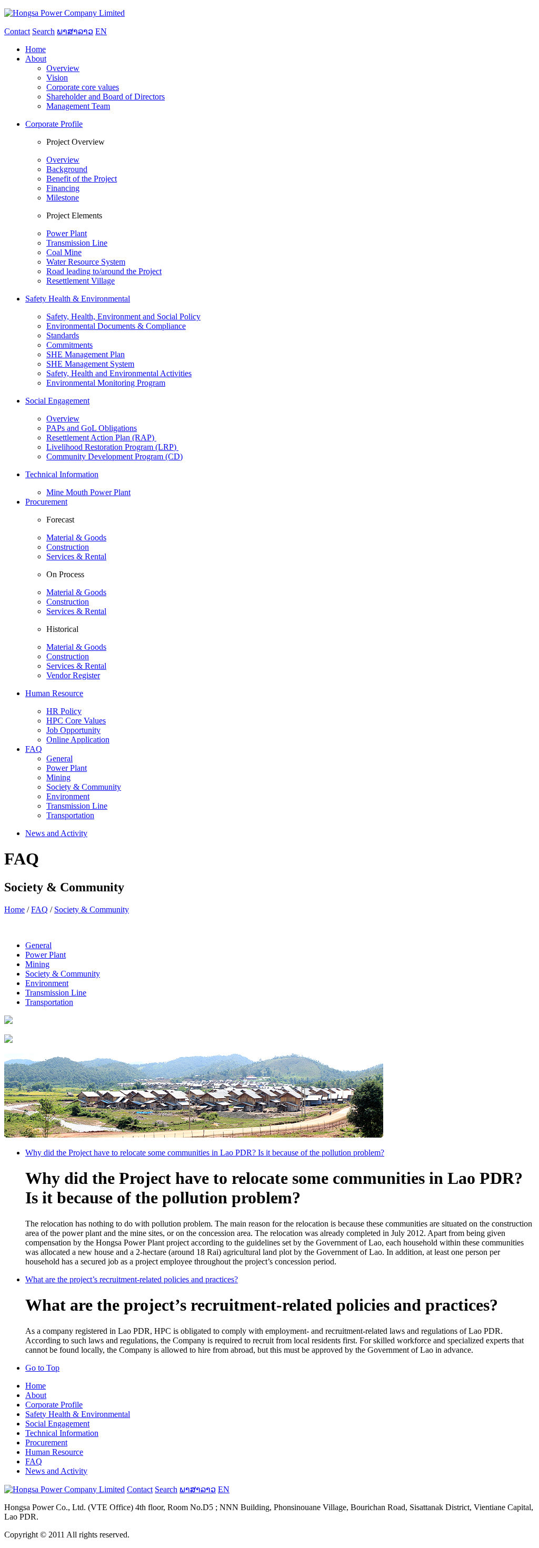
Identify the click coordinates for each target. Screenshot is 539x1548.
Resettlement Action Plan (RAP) (101, 437)
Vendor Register (73, 675)
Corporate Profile (54, 1404)
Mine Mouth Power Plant (88, 492)
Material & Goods (76, 537)
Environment (67, 796)
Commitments (69, 344)
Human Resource (54, 1452)
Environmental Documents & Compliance (116, 325)
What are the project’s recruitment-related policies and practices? (131, 1279)
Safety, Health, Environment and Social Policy (123, 316)
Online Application (77, 739)
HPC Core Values (76, 720)
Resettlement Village (80, 280)
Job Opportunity (73, 730)
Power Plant (66, 233)
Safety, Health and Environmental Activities (119, 373)
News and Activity (56, 1470)
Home (14, 909)
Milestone (62, 197)
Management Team (78, 106)
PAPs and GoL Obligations (91, 428)
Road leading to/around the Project (104, 271)
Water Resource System (85, 261)
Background (66, 169)
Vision (57, 77)
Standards (62, 335)
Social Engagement (57, 1423)
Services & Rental (76, 556)
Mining (58, 777)
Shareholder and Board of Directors (105, 96)
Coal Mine (64, 252)
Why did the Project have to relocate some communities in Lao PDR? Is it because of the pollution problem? (204, 1152)
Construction (67, 546)
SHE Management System (90, 363)
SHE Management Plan (85, 354)
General (59, 758)
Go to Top (42, 1367)
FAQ (39, 909)
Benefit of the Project (81, 178)
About (35, 1395)
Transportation (70, 815)
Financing (62, 188)
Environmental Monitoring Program (105, 382)
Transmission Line (76, 242)
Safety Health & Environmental (77, 1414)
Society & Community (83, 786)
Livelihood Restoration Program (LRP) (112, 447)
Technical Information (61, 1433)
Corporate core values (82, 87)
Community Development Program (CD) (114, 456)
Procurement (46, 1442)
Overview (62, 68)
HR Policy (64, 711)
